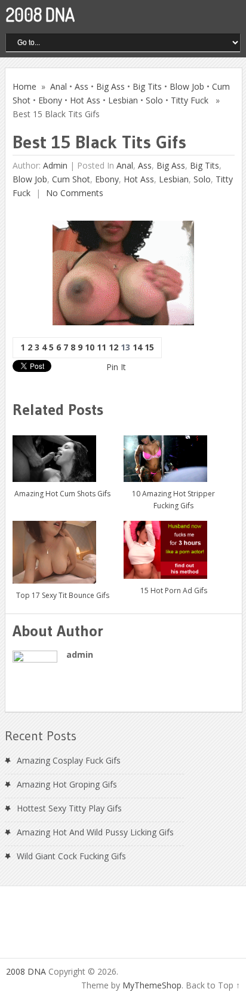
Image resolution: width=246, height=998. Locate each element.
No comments (73, 193)
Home (24, 86)
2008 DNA (40, 14)
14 (137, 347)
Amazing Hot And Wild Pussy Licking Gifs (95, 832)
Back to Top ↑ (213, 985)
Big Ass (110, 86)
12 (113, 347)
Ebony (50, 100)
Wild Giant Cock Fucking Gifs (71, 856)
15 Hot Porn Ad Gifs (173, 590)
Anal (58, 86)
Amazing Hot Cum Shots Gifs (62, 494)
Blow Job (187, 86)
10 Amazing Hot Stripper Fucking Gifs (173, 500)
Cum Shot (71, 179)
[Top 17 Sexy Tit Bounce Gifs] (62, 548)
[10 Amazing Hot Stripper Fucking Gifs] (173, 454)
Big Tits (147, 86)
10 (89, 347)
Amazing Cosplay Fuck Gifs (69, 760)
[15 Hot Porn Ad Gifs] (173, 545)
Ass (81, 86)
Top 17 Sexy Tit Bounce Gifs (62, 595)
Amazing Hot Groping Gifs (67, 784)
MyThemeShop (152, 985)
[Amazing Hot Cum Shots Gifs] (62, 454)
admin (55, 165)
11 (101, 347)
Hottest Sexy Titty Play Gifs (69, 808)
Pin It (116, 367)
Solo (154, 100)
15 (149, 347)
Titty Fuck (189, 100)
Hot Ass (85, 100)
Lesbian (123, 100)
